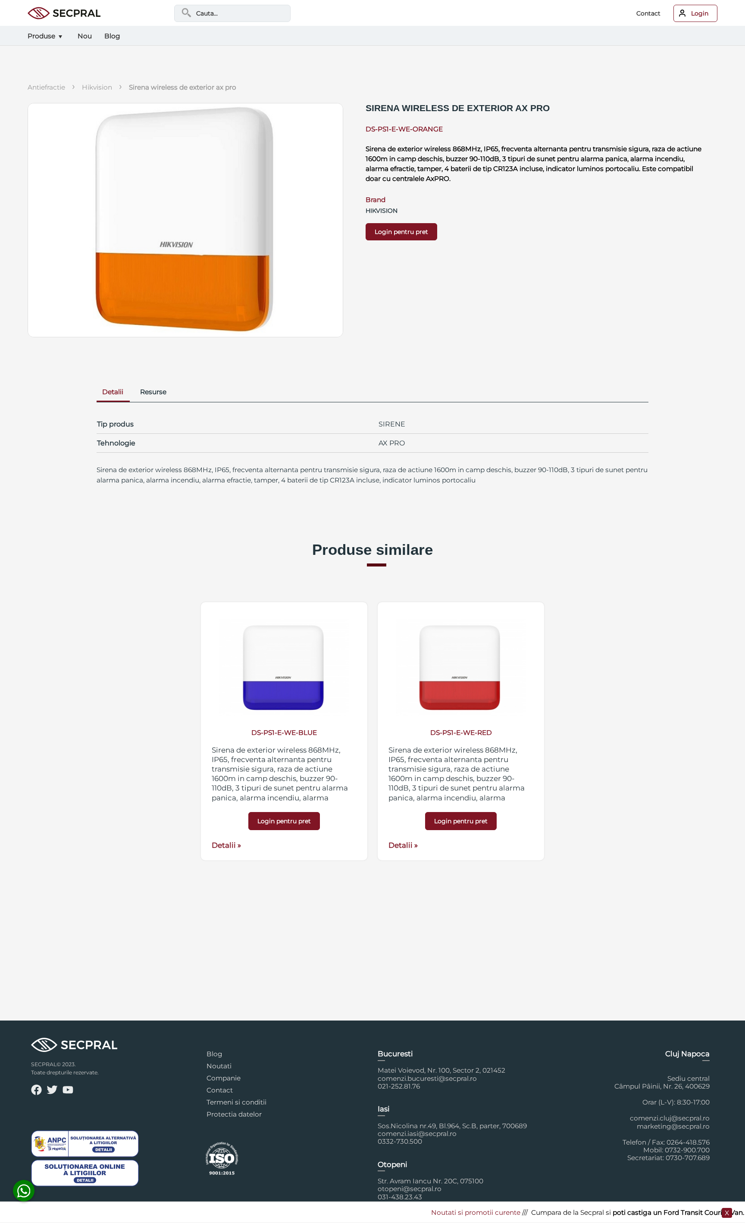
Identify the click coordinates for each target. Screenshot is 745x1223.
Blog (214, 1054)
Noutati (219, 1066)
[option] (284, 731)
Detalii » (226, 845)
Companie (224, 1078)
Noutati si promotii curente (455, 1212)
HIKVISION (97, 87)
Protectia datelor (234, 1114)
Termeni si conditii (236, 1102)
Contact (648, 13)
